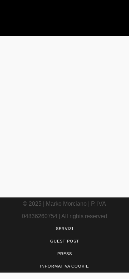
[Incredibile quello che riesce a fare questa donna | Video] (64, 75)
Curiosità (70, 117)
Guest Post (64, 241)
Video (88, 117)
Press (64, 253)
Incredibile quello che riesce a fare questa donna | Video (58, 154)
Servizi (64, 228)
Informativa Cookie (64, 266)
